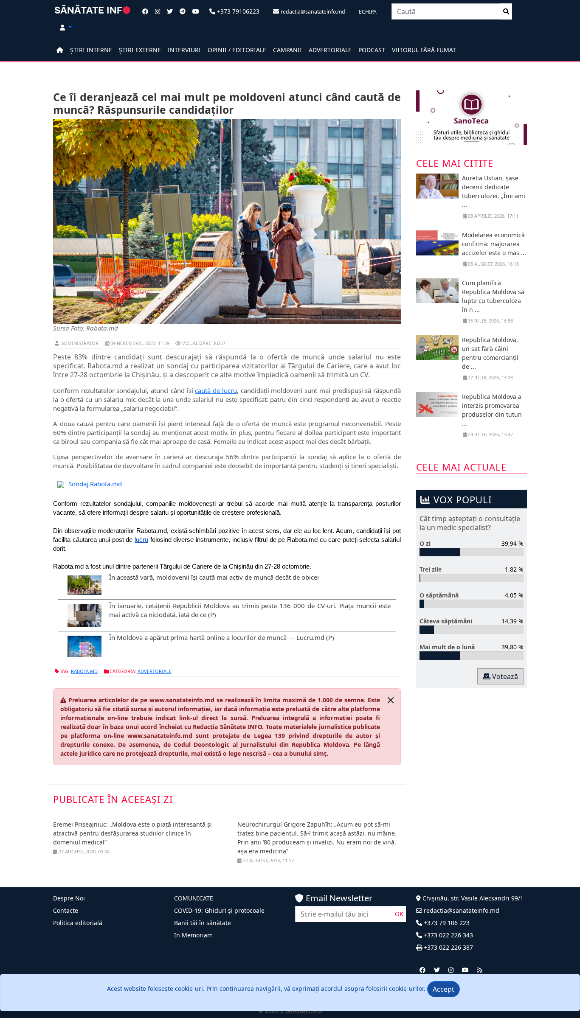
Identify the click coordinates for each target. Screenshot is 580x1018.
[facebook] (422, 970)
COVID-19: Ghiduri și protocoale (219, 910)
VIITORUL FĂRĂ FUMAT (424, 50)
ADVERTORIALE (330, 50)
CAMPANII (287, 50)
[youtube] (465, 970)
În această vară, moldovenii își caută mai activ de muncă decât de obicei (214, 577)
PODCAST (371, 50)
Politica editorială (77, 923)
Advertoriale (155, 671)
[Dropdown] (66, 27)
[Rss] (479, 970)
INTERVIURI (184, 50)
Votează (504, 676)
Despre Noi (69, 898)
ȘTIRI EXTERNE (140, 50)
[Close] (390, 700)
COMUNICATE (193, 898)
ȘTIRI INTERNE (91, 50)
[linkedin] (450, 970)
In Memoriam (193, 935)
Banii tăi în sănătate (202, 923)
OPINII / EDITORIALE (237, 50)
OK (399, 914)
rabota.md (84, 671)
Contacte (65, 910)
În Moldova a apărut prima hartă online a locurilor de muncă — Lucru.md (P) (221, 637)
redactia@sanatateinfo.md (460, 910)
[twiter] (437, 970)
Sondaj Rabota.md (95, 484)
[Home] (60, 50)
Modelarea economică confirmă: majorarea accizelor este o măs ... (494, 244)
